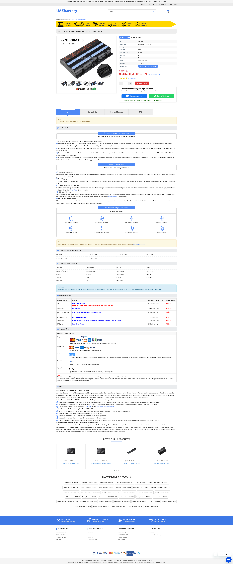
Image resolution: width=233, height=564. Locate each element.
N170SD (118, 277)
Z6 (87, 281)
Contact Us (151, 532)
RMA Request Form (92, 539)
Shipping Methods (123, 534)
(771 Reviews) (132, 78)
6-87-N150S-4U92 (61, 258)
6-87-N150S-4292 (121, 255)
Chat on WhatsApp (163, 96)
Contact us (154, 4)
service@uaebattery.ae (156, 534)
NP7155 (118, 268)
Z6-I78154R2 (120, 274)
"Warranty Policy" (113, 196)
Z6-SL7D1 (59, 277)
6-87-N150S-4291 (91, 258)
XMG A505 (119, 281)
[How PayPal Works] (133, 553)
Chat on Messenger (136, 96)
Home (58, 19)
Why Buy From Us (61, 537)
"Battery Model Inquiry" (139, 244)
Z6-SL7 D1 (59, 268)
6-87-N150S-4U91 (91, 255)
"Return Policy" (74, 190)
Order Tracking (122, 532)
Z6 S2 (148, 268)
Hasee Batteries (65, 19)
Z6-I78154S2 (120, 271)
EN (144, 4)
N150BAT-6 (150, 255)
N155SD (58, 274)
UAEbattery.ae (95, 560)
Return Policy (90, 537)
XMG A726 (59, 281)
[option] (86, 59)
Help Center (173, 4)
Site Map (58, 539)
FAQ (88, 534)
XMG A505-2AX (90, 271)
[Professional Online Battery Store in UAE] (66, 12)
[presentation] (68, 112)
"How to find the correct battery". (105, 406)
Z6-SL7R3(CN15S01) (62, 271)
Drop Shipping (122, 539)
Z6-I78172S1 (150, 271)
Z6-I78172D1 (90, 268)
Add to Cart (143, 83)
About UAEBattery (61, 532)
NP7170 (149, 274)
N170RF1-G (150, 277)
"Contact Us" (88, 406)
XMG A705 (89, 277)
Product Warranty (60, 534)
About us (163, 4)
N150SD (88, 274)
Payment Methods (122, 537)
